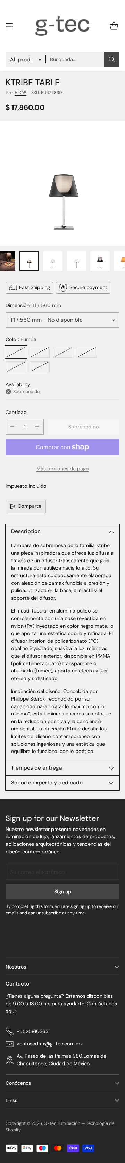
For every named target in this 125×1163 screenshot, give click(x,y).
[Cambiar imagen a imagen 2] (29, 261)
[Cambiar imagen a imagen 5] (100, 261)
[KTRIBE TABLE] (62, 183)
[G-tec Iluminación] (62, 26)
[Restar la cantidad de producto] (12, 426)
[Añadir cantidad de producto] (37, 426)
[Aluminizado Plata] (39, 367)
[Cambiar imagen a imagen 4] (76, 261)
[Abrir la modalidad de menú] (9, 26)
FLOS (20, 92)
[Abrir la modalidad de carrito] (114, 26)
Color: (21, 339)
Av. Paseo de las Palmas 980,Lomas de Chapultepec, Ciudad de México (61, 1060)
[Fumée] (16, 352)
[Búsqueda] (111, 59)
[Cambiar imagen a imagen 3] (52, 261)
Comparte (29, 506)
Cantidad (16, 412)
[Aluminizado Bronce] (16, 367)
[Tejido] (86, 352)
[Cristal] (63, 352)
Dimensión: (33, 305)
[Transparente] (39, 352)
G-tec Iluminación (62, 1123)
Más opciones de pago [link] (62, 469)
